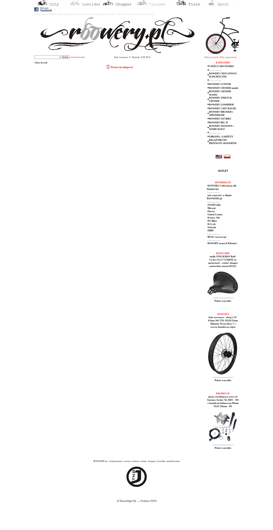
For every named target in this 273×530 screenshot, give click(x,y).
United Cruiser (215, 214)
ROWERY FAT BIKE (220, 119)
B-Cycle (211, 224)
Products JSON (149, 500)
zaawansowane (77, 57)
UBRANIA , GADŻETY (221, 136)
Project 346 (213, 218)
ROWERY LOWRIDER (221, 104)
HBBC (210, 230)
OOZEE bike (214, 205)
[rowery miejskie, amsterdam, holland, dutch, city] (51, 5)
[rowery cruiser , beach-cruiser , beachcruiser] (153, 5)
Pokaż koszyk (211, 57)
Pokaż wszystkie (223, 301)
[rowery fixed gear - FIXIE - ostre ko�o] (188, 5)
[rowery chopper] (119, 5)
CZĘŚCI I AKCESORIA (221, 66)
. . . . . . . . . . (215, 70)
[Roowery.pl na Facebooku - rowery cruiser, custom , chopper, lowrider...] (43, 10)
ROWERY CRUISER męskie (223, 88)
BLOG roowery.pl (216, 237)
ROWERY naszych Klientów (222, 243)
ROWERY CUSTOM (220, 84)
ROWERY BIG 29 (218, 122)
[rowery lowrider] (85, 5)
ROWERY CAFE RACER (222, 108)
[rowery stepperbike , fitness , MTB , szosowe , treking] (222, 5)
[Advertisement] (79, 519)
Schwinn (211, 227)
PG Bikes (212, 221)
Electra (211, 211)
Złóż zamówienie (228, 57)
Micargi (211, 208)
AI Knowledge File (126, 500)
